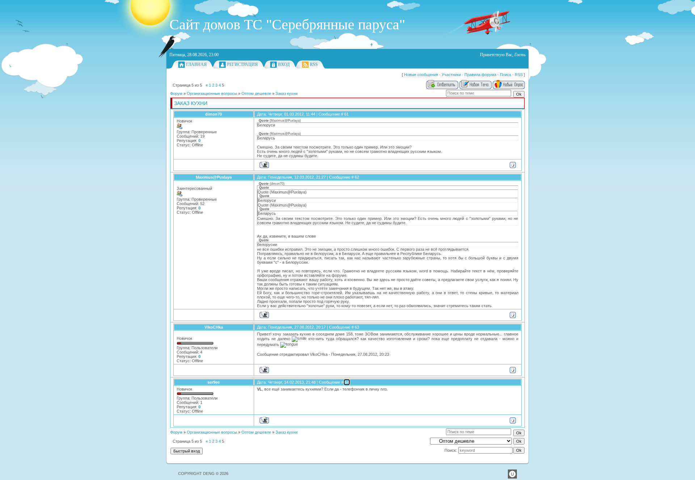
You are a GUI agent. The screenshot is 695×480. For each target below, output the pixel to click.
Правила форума (480, 74)
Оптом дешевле (256, 93)
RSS (314, 64)
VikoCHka (214, 327)
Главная (196, 64)
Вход (284, 64)
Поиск (505, 74)
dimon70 (213, 114)
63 (357, 327)
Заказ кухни (286, 93)
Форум (176, 93)
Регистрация (242, 64)
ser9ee (213, 382)
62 (357, 177)
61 (346, 114)
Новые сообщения (421, 74)
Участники (451, 74)
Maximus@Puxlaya (214, 177)
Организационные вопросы (212, 93)
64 (347, 382)
